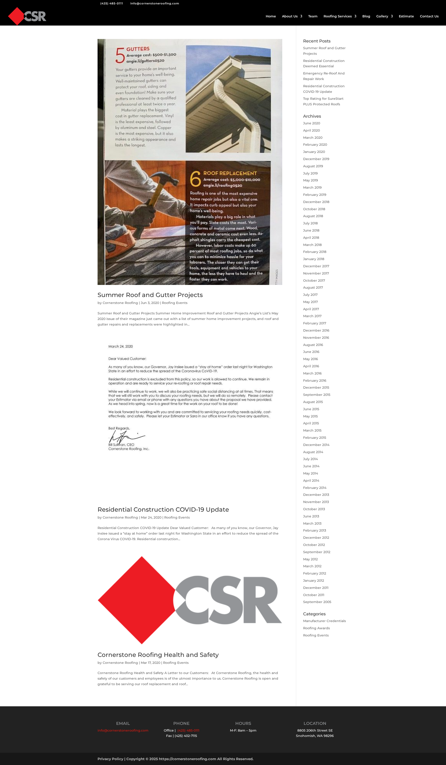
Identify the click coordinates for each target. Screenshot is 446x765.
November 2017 (316, 273)
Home (271, 16)
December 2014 (316, 445)
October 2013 (314, 509)
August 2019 (313, 166)
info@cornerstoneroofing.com (123, 730)
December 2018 (316, 202)
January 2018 (313, 259)
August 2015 (313, 402)
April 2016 (311, 366)
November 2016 (316, 338)
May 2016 (310, 359)
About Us (290, 16)
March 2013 (312, 523)
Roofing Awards (316, 628)
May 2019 (310, 180)
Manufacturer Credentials (324, 621)
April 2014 (311, 480)
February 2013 (314, 530)
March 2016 (312, 373)
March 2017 (312, 316)
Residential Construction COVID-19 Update (163, 509)
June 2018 (311, 230)
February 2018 (314, 252)
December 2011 (315, 588)
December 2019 (316, 159)
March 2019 (312, 187)
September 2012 (316, 552)
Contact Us (429, 16)
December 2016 (316, 330)
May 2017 (310, 302)
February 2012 (314, 573)
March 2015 (312, 430)
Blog (366, 16)
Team (313, 16)
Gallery (382, 16)
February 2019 (314, 195)
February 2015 (314, 438)
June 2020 (311, 123)
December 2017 (316, 266)
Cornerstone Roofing (120, 303)
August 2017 (313, 287)
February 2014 (314, 488)
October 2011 (313, 595)
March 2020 (312, 138)
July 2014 (310, 459)
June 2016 (311, 352)
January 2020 (314, 152)
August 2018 (313, 216)
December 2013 (316, 495)
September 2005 (317, 602)
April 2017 (311, 309)
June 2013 (311, 516)
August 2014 (313, 452)
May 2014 (310, 473)
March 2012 (312, 566)
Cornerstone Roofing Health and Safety (158, 654)
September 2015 (316, 395)
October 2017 (314, 280)
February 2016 (314, 380)
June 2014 (311, 466)
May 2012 (310, 559)
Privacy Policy (110, 759)
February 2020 (315, 144)
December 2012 (316, 538)
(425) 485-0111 (111, 3)
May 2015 (310, 416)
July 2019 (310, 173)
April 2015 (311, 423)
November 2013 (316, 502)
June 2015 (311, 409)
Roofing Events (174, 303)
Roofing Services (338, 16)
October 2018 (314, 209)
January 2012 (313, 580)
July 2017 (310, 295)
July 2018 (310, 223)
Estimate (406, 16)
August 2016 (313, 345)
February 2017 (314, 323)
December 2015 (316, 387)
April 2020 (311, 130)
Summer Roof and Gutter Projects (150, 295)
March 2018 (312, 245)
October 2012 (314, 545)
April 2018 (311, 238)
